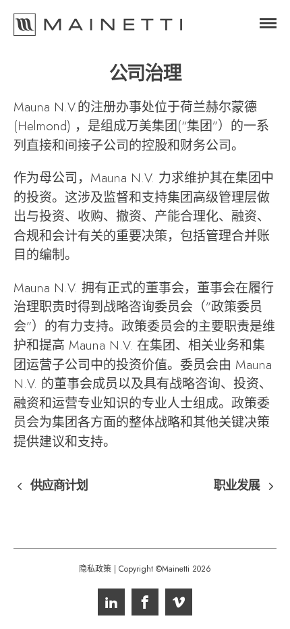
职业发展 (237, 485)
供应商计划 (59, 485)
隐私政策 (95, 569)
